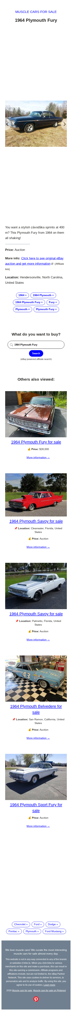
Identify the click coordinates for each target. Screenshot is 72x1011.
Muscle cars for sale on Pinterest (49, 990)
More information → (38, 457)
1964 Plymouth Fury (27, 302)
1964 (21, 295)
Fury (52, 302)
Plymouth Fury (45, 309)
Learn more (49, 985)
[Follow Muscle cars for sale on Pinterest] (36, 1000)
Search (36, 353)
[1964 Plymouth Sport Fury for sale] (36, 799)
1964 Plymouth (42, 295)
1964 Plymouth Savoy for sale (36, 521)
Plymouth (22, 309)
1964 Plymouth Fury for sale (36, 442)
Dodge (52, 924)
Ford (37, 924)
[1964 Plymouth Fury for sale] (36, 436)
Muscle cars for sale (36, 12)
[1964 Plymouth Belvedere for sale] (36, 700)
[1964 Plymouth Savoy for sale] (36, 515)
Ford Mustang (53, 931)
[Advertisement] (36, 62)
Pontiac (12, 931)
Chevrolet (19, 924)
